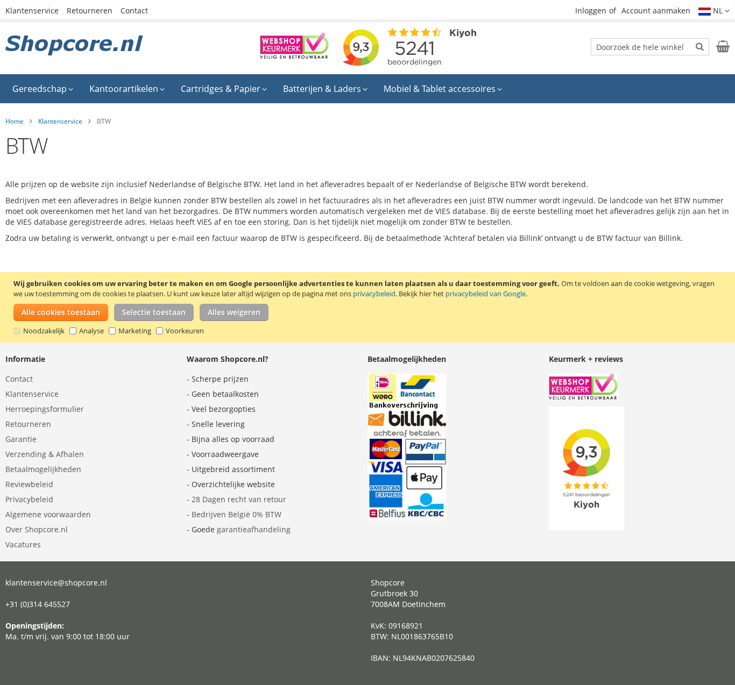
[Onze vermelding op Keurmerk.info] (294, 56)
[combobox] (650, 46)
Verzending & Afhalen (44, 454)
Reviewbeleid (29, 484)
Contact (134, 10)
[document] (368, 307)
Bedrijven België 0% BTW (236, 514)
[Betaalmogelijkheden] (406, 517)
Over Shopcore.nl (36, 529)
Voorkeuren (185, 331)
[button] (714, 10)
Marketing (134, 331)
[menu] (367, 88)
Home (14, 121)
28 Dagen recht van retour (239, 499)
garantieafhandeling (254, 529)
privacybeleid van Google (486, 293)
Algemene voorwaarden (48, 514)
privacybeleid (374, 293)
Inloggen (590, 10)
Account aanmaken (655, 10)
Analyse (91, 331)
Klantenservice (32, 10)
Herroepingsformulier (44, 409)
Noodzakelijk (44, 331)
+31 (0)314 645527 (37, 604)
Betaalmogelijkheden (43, 469)
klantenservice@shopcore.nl (56, 582)
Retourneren (89, 10)
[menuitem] (42, 88)
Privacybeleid (29, 499)
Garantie (21, 439)
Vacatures (23, 544)
